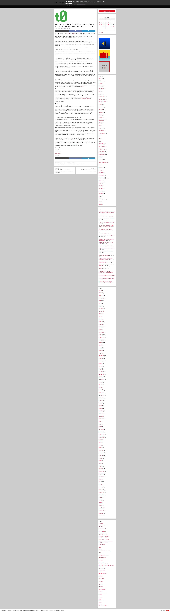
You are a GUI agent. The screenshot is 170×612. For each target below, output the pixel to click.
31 (99, 29)
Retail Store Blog (102, 570)
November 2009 (101, 492)
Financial (100, 117)
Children (100, 94)
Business (57, 162)
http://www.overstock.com (85, 98)
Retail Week (101, 575)
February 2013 (101, 429)
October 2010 (101, 474)
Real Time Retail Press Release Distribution (106, 565)
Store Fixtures (101, 191)
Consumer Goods (102, 96)
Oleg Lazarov (101, 560)
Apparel (100, 78)
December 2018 (101, 322)
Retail (68, 162)
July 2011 (100, 460)
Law (99, 138)
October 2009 (101, 494)
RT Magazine (101, 584)
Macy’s (100, 552)
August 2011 (101, 458)
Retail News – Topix (102, 568)
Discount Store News (102, 531)
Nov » (102, 32)
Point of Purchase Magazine (103, 563)
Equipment (101, 114)
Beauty (100, 89)
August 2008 (101, 516)
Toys (99, 196)
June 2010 (100, 481)
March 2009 (101, 505)
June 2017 (100, 345)
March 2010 (101, 486)
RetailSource (101, 581)
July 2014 (100, 402)
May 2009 (100, 502)
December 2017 (101, 335)
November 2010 (101, 473)
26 (104, 27)
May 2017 (100, 347)
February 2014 (101, 410)
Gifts (99, 125)
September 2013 (101, 418)
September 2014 (101, 398)
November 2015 (101, 376)
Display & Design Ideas (103, 533)
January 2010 (101, 489)
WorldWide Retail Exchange (104, 605)
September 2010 (101, 476)
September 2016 (101, 360)
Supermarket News (102, 596)
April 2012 (100, 445)
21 (108, 26)
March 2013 (101, 427)
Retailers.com (101, 579)
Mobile (100, 148)
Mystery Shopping (102, 151)
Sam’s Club (100, 586)
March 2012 (101, 447)
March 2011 (101, 466)
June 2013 (100, 423)
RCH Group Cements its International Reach (106, 278)
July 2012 (100, 440)
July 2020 (100, 301)
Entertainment (101, 110)
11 (101, 24)
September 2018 (101, 326)
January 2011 (101, 469)
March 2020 (101, 306)
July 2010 (100, 479)
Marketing (65, 162)
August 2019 (101, 314)
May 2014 (100, 405)
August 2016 (101, 361)
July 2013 (100, 421)
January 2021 (101, 293)
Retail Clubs (101, 170)
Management (101, 143)
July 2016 (100, 363)
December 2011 (101, 452)
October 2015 (101, 377)
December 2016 (101, 355)
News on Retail (101, 558)
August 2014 (101, 400)
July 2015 (100, 382)
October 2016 (101, 358)
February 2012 (101, 448)
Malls (100, 141)
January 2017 (101, 353)
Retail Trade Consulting (103, 178)
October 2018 (101, 324)
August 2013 (101, 419)
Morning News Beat (102, 557)
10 (99, 24)
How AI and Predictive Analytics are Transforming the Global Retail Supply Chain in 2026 (107, 235)
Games (100, 123)
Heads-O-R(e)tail (102, 544)
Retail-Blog (101, 576)
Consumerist (101, 526)
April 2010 (100, 484)
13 (106, 24)
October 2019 (101, 313)
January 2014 (101, 411)
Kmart (100, 547)
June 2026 (100, 290)
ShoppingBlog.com (102, 589)
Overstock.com (101, 562)
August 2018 (101, 327)
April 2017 (100, 348)
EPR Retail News (71, 33)
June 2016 (100, 364)
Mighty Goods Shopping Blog (104, 555)
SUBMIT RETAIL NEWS (106, 11)
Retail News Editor (67, 28)
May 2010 (100, 482)
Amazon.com (101, 523)
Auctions (100, 83)
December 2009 (101, 490)
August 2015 (101, 381)
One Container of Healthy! (103, 245)
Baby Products (101, 88)
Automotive (101, 85)
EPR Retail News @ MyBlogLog (104, 537)
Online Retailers (101, 152)
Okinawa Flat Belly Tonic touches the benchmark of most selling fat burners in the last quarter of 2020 (106, 239)
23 (113, 26)
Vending (100, 204)
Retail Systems (101, 571)
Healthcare (101, 128)
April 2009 (100, 503)
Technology (74, 162)
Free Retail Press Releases (103, 542)
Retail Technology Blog (103, 573)
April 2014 (100, 406)
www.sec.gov (75, 143)
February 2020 (101, 308)
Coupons (100, 104)
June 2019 (100, 316)
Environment (101, 112)
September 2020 (101, 298)
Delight (100, 529)
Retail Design (101, 172)
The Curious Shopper (102, 600)
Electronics (101, 109)
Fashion (100, 115)
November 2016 (101, 356)
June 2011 (100, 461)
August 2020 (101, 300)
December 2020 (101, 295)
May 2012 (100, 444)
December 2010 (101, 471)
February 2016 (101, 371)
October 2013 (101, 416)
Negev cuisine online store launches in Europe (107, 275)
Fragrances (101, 120)
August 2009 (101, 497)
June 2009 (100, 500)
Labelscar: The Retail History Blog (104, 550)
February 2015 (101, 390)
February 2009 (101, 507)
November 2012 (101, 434)
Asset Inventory (101, 81)
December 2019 (101, 311)
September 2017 (101, 340)
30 (113, 27)
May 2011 (100, 463)
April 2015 (100, 387)
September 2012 (101, 437)
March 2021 (101, 292)
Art (99, 80)
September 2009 (102, 495)
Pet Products (101, 159)
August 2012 (101, 439)
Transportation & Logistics (103, 199)
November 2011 (101, 453)
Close (104, 1)
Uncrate (100, 602)
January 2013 (101, 431)
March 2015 (101, 389)
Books (100, 91)
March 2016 (101, 369)
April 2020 (100, 305)
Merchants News (102, 554)
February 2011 (101, 468)
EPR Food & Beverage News (103, 534)
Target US (100, 597)
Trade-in (100, 198)
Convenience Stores (102, 101)
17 (99, 26)
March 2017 (101, 350)
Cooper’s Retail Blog (102, 528)
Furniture (100, 122)
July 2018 (100, 329)
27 (106, 27)
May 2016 (100, 366)
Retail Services (101, 173)
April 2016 (100, 368)
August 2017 (101, 342)
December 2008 (101, 510)
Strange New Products (103, 592)
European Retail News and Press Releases (106, 541)
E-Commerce (62, 162)
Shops (100, 186)
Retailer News (101, 578)
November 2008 (101, 511)
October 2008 (101, 513)
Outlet (100, 156)
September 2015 (101, 379)
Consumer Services (102, 99)
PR (99, 164)
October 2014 (101, 397)
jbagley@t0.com (58, 153)
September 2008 (102, 515)
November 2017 (101, 337)
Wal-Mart (100, 604)
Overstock (100, 157)
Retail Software (101, 175)
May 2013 (100, 424)
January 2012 (101, 450)
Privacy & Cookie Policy (81, 4)
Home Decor (101, 131)
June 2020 (100, 303)
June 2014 (100, 403)
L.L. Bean (100, 549)
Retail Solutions (101, 177)
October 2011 (101, 455)
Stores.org (100, 591)
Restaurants (101, 167)
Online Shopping (102, 154)
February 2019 (101, 319)
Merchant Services (102, 146)
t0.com (82, 86)
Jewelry (100, 135)
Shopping (100, 185)
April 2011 (100, 465)
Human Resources (102, 133)
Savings (100, 183)
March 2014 (101, 408)
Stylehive (100, 594)
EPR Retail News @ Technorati (104, 539)
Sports (100, 190)
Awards (100, 86)
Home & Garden (101, 130)
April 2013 (100, 426)
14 (108, 24)
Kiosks (100, 136)
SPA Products (101, 188)
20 (106, 26)
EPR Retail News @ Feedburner (104, 536)
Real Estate (101, 165)
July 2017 (100, 343)
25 (101, 27)
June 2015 (100, 384)
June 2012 (100, 442)
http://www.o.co (58, 99)
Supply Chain (101, 193)
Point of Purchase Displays (103, 162)
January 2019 (101, 321)
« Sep (100, 32)
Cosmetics (100, 102)
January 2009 (101, 508)
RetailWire (100, 583)
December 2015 (101, 374)
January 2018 (101, 334)
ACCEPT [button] (167, 610)
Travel (100, 201)
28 (108, 27)
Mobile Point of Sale (102, 149)
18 (101, 26)
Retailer (70, 162)
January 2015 (101, 392)
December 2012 (101, 432)
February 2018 (101, 332)
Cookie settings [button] (162, 610)
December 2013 (101, 413)
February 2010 (101, 487)
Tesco (100, 599)
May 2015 (100, 385)
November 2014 (101, 395)
